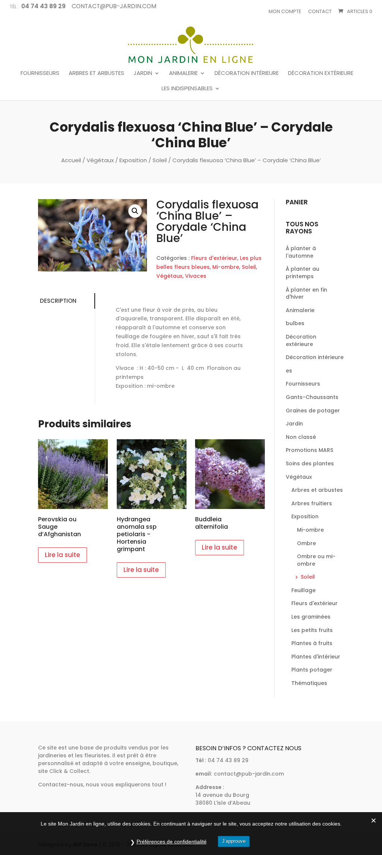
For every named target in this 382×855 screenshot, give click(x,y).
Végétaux (100, 160)
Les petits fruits (312, 630)
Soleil (160, 160)
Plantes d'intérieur (315, 656)
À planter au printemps (302, 272)
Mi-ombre (225, 267)
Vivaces (195, 276)
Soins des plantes (310, 463)
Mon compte (285, 11)
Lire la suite (62, 554)
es (289, 370)
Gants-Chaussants (312, 397)
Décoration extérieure (320, 73)
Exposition (133, 160)
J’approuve (233, 841)
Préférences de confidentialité (172, 842)
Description (58, 301)
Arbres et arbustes (96, 73)
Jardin (143, 73)
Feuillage (303, 590)
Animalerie (183, 73)
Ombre (306, 543)
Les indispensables (187, 88)
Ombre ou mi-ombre (316, 560)
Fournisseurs (40, 73)
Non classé (301, 437)
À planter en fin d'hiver (306, 293)
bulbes (295, 323)
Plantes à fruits (311, 643)
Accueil (71, 160)
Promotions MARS (309, 450)
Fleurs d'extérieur (214, 258)
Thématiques (309, 683)
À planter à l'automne (301, 252)
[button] (135, 211)
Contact (320, 11)
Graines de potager (313, 410)
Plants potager (311, 669)
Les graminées (311, 616)
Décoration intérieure (247, 73)
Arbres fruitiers (311, 503)
